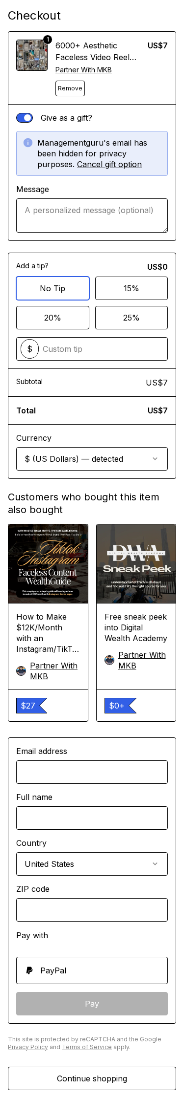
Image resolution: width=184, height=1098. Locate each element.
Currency (34, 438)
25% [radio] (131, 318)
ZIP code (33, 889)
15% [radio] (131, 288)
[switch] (24, 118)
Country (31, 843)
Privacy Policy (28, 1047)
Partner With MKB (83, 69)
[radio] (92, 970)
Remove (70, 88)
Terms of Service (87, 1047)
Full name (34, 797)
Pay (92, 1004)
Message (32, 189)
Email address (41, 751)
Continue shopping (92, 1078)
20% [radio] (52, 318)
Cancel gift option (109, 164)
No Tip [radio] (52, 288)
